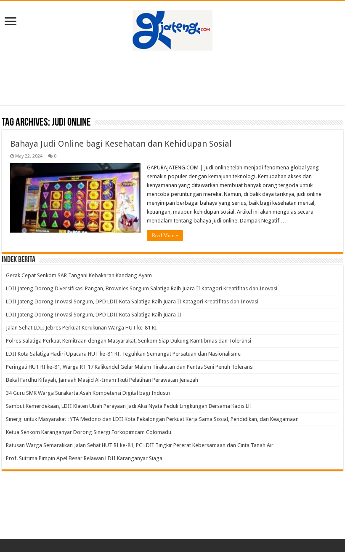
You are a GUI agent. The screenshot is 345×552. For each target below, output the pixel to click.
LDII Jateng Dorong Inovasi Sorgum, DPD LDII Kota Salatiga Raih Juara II (93, 314)
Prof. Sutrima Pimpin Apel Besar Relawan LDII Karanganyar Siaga (84, 458)
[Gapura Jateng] (172, 29)
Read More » (165, 235)
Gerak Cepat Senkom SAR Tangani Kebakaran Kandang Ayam (79, 275)
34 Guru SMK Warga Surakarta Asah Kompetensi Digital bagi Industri (88, 393)
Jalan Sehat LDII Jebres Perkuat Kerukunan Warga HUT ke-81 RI (81, 327)
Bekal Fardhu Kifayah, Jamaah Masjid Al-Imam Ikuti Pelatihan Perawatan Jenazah (102, 380)
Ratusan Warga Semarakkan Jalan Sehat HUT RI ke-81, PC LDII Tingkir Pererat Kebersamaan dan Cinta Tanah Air (139, 445)
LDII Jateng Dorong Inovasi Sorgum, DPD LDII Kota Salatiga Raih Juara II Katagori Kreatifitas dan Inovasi (132, 301)
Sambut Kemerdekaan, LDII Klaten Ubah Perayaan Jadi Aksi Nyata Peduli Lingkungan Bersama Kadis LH (129, 406)
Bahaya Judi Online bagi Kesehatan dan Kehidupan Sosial (121, 144)
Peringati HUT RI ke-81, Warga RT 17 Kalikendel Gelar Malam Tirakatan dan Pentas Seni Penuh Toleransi (130, 367)
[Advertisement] (172, 78)
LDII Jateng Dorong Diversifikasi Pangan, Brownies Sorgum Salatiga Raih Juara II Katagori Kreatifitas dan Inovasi (141, 288)
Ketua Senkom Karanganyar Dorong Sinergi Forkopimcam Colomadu (88, 432)
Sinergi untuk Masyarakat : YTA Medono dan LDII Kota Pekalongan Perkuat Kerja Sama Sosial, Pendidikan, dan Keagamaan (152, 419)
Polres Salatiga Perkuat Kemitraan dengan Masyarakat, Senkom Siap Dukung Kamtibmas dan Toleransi (128, 341)
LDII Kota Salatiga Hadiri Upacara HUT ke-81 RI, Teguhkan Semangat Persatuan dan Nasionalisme (123, 354)
